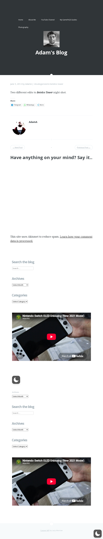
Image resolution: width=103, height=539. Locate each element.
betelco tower (56, 84)
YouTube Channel (48, 20)
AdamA (28, 84)
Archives (15, 392)
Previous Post (83, 147)
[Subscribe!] (51, 524)
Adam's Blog (51, 52)
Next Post (18, 147)
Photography (23, 27)
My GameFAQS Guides (68, 20)
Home (20, 20)
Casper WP (44, 530)
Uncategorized (41, 84)
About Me (32, 20)
